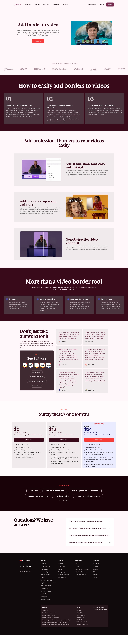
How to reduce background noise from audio (55, 622)
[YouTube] (23, 566)
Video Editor (80, 613)
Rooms (43, 577)
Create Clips (45, 572)
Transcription (45, 574)
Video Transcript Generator (88, 496)
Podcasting (44, 569)
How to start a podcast (48, 613)
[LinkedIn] (27, 566)
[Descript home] (29, 561)
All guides (45, 610)
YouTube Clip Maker (82, 624)
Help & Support (80, 574)
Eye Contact (45, 588)
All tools (79, 610)
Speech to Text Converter (39, 496)
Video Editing (45, 566)
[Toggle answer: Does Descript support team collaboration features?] (110, 542)
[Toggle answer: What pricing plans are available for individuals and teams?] (110, 535)
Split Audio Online (82, 621)
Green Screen (45, 599)
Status (60, 569)
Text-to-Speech (46, 591)
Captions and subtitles (48, 583)
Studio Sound (45, 594)
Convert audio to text (55, 491)
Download (61, 566)
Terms (95, 577)
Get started (28, 439)
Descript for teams (98, 607)
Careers (95, 566)
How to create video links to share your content (56, 624)
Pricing (60, 563)
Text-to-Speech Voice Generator (85, 491)
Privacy (95, 574)
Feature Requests (63, 574)
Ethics (95, 572)
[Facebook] (30, 566)
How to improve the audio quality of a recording (56, 620)
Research (96, 569)
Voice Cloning (63, 496)
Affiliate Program (81, 572)
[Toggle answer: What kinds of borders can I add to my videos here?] (110, 521)
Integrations (62, 577)
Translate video (46, 585)
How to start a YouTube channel (51, 617)
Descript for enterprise (100, 609)
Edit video (33, 491)
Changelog (61, 572)
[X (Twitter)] (20, 566)
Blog (76, 563)
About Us (96, 563)
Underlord (44, 563)
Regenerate (44, 596)
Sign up (110, 4)
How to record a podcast (49, 615)
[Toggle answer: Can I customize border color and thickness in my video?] (110, 528)
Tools (77, 566)
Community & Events (82, 569)
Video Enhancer (81, 615)
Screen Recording (46, 580)
